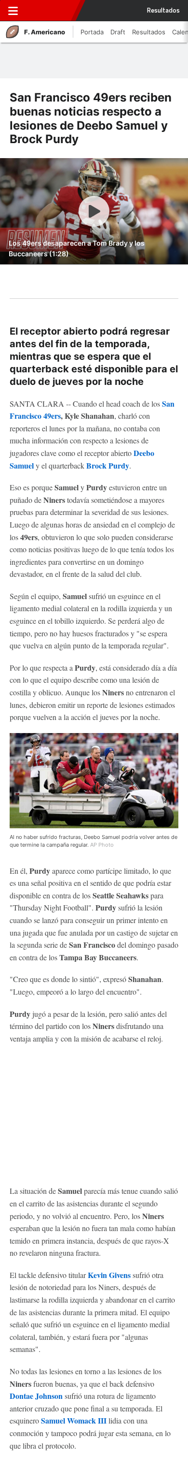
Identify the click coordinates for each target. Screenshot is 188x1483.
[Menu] (13, 10)
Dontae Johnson (36, 1395)
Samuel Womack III (74, 1420)
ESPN (49, 10)
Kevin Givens (109, 1274)
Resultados (163, 10)
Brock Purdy (107, 465)
